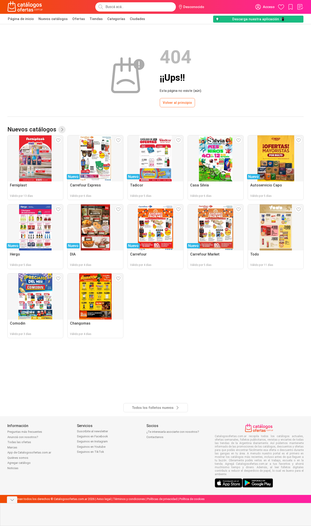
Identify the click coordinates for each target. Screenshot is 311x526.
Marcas (12, 447)
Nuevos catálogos (53, 19)
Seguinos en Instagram (92, 441)
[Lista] (300, 7)
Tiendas (96, 19)
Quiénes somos (17, 457)
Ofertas (78, 19)
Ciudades (137, 19)
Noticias (12, 468)
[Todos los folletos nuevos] (62, 129)
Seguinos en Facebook (92, 436)
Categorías (116, 19)
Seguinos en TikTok (90, 451)
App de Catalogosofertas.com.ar (29, 452)
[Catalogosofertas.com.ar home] (25, 7)
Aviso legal (103, 499)
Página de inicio (21, 19)
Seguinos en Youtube (91, 446)
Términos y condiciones (129, 499)
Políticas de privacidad (162, 499)
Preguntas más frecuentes (24, 431)
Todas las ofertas (19, 442)
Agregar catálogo (19, 463)
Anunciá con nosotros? (22, 437)
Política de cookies (192, 499)
